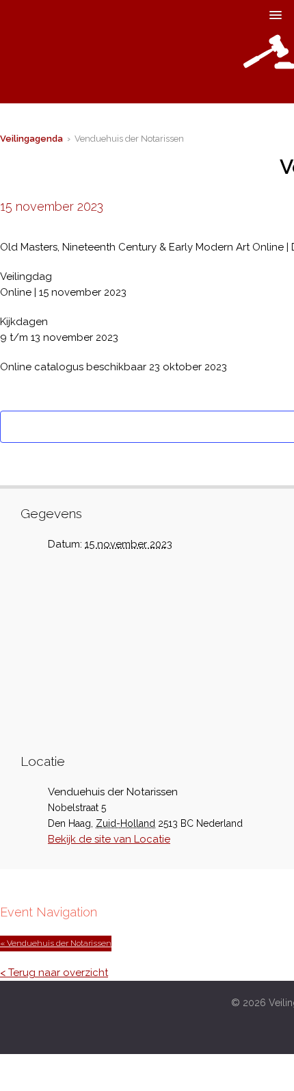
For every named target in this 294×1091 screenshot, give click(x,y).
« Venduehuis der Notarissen (55, 943)
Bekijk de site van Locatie (109, 839)
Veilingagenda (31, 138)
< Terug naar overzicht (54, 972)
